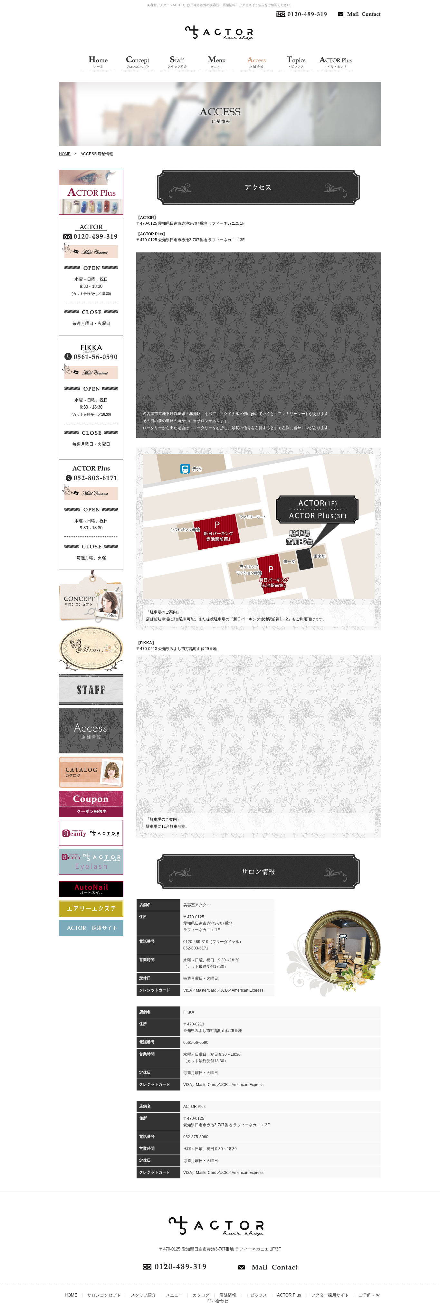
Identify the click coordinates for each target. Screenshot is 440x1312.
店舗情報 (227, 1295)
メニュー (174, 1295)
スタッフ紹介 (143, 1295)
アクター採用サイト (330, 1295)
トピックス (256, 1295)
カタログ (201, 1295)
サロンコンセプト (104, 1295)
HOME (65, 154)
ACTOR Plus (289, 1295)
